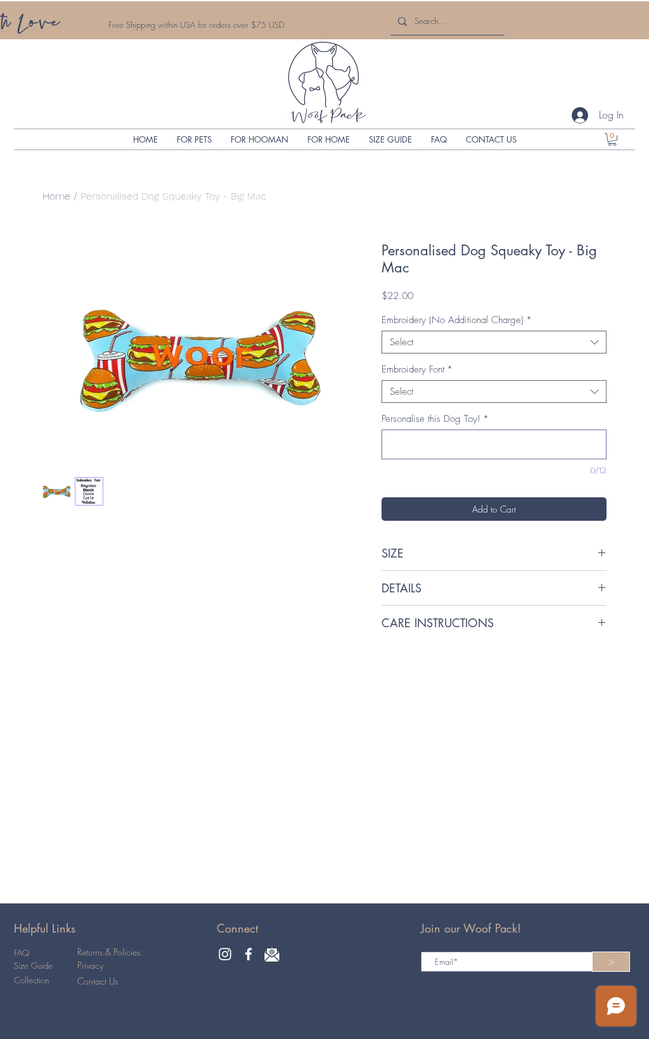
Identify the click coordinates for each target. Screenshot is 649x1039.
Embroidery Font (417, 369)
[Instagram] (225, 954)
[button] (194, 139)
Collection (31, 980)
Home (56, 196)
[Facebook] (248, 954)
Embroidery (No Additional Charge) (457, 320)
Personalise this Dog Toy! (435, 418)
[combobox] (494, 342)
